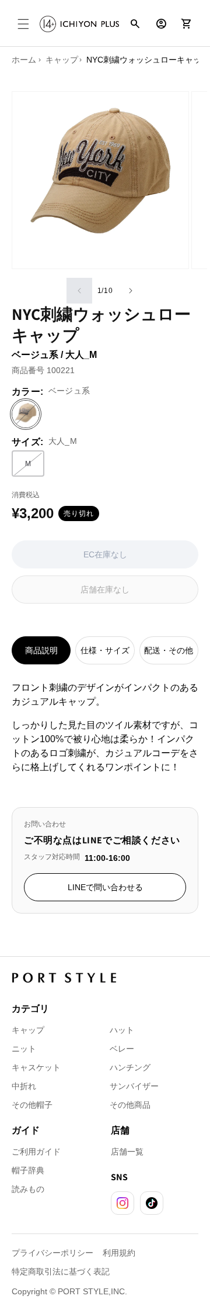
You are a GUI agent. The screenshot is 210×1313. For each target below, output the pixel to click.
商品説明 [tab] (41, 650)
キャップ (28, 1030)
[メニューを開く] (23, 24)
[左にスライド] (79, 291)
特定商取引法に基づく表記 (61, 1271)
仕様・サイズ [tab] (105, 650)
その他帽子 (32, 1104)
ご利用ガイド (36, 1151)
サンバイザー (134, 1086)
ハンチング (130, 1067)
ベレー (122, 1048)
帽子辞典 (28, 1170)
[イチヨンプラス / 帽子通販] (79, 24)
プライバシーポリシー (52, 1252)
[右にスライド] (131, 291)
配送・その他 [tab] (168, 650)
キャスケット (36, 1067)
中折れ (24, 1086)
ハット (122, 1030)
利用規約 (119, 1252)
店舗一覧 (127, 1151)
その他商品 (130, 1104)
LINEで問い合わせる (105, 887)
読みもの (28, 1189)
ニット (24, 1048)
